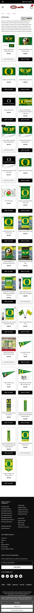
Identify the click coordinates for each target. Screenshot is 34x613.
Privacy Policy (4, 546)
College (8, 13)
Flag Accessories (5, 528)
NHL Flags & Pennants (6, 515)
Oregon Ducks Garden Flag (25, 231)
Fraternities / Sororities (23, 527)
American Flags (21, 520)
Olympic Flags (21, 524)
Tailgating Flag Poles (6, 526)
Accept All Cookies (17, 610)
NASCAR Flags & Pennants (7, 519)
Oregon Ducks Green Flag (8, 79)
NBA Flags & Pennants (6, 517)
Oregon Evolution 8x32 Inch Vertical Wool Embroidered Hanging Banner (9, 445)
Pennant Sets (21, 518)
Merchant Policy (5, 544)
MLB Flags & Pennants (6, 513)
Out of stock (8, 59)
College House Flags (23, 509)
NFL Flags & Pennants (6, 511)
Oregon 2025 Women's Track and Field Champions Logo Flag (25, 111)
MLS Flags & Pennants (6, 521)
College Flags (21, 505)
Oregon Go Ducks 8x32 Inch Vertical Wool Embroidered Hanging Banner (25, 414)
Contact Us (4, 538)
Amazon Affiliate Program (7, 549)
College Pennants (22, 507)
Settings (17, 603)
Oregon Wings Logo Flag (25, 79)
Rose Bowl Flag (9, 201)
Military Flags (21, 522)
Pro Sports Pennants (6, 508)
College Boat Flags (22, 514)
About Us (3, 540)
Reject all (17, 606)
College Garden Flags (23, 512)
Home (2, 13)
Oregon (14, 13)
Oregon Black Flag (8, 110)
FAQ (2, 542)
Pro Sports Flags (5, 506)
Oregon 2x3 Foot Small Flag (25, 170)
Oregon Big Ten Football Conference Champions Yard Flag (9, 293)
